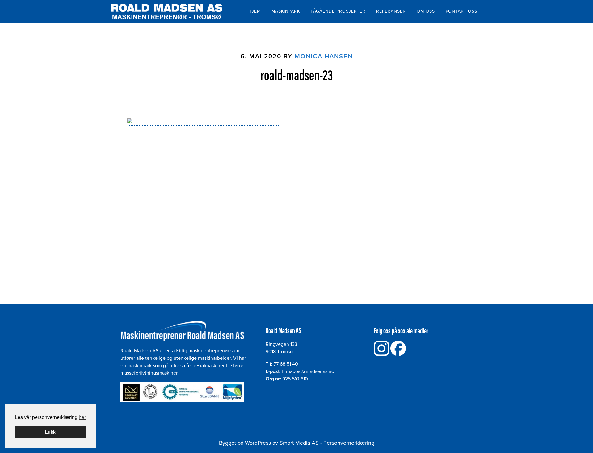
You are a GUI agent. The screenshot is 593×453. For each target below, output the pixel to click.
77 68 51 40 (286, 364)
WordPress (258, 442)
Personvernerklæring (348, 442)
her (82, 417)
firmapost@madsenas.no (308, 371)
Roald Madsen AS (166, 11)
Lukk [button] (50, 432)
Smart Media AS (299, 442)
